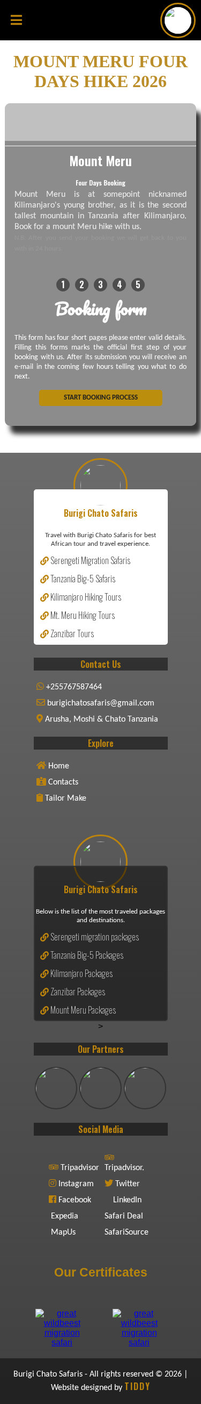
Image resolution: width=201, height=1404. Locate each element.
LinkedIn (127, 1200)
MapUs (63, 1232)
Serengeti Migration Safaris (89, 560)
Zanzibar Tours (71, 633)
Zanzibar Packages (77, 991)
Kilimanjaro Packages (81, 973)
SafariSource (126, 1232)
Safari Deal (124, 1216)
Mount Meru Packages (82, 1009)
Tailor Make (64, 798)
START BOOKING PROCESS (101, 397)
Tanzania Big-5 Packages (86, 955)
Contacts (62, 782)
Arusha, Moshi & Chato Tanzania (100, 719)
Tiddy (137, 1386)
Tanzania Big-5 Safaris (82, 578)
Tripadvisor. (124, 1168)
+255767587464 (73, 687)
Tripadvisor (80, 1168)
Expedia (64, 1216)
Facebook (74, 1200)
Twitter (127, 1184)
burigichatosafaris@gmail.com (99, 703)
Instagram (76, 1184)
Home (57, 766)
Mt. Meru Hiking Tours (82, 615)
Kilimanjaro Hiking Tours (85, 596)
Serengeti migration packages (94, 936)
